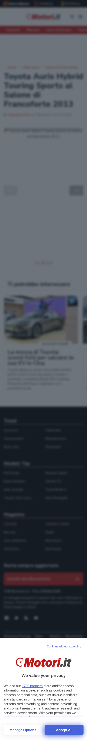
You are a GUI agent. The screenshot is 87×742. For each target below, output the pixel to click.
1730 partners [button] (32, 686)
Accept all (64, 730)
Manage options (23, 730)
